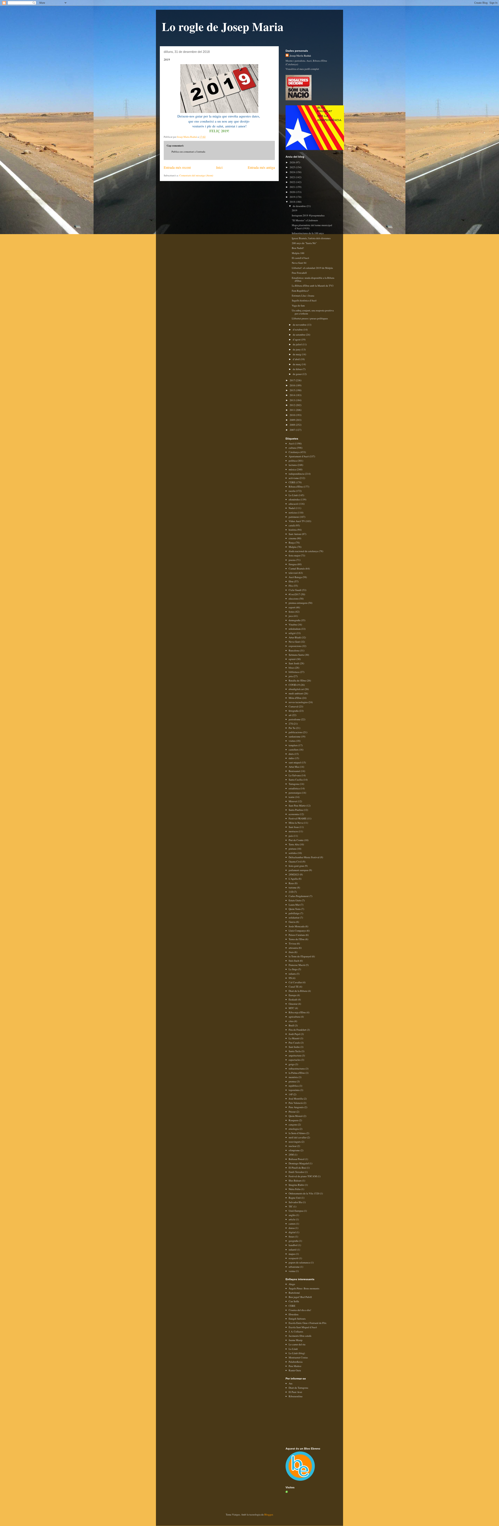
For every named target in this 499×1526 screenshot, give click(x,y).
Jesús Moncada (297, 926)
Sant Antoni (295, 534)
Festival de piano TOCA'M (303, 1176)
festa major (294, 555)
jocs (291, 616)
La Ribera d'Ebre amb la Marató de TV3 (313, 285)
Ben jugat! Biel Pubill (300, 1297)
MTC (291, 1008)
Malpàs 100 (298, 253)
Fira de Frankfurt (297, 1029)
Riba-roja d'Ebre (297, 1012)
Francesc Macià (297, 965)
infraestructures (297, 1068)
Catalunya (294, 452)
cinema (292, 538)
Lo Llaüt (293, 495)
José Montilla (296, 1098)
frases (292, 1236)
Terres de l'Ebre (297, 939)
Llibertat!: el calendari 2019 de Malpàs (312, 268)
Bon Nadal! (298, 248)
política (293, 460)
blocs (291, 667)
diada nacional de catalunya (303, 551)
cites (291, 1021)
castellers (293, 749)
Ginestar (293, 1003)
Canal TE (294, 986)
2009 (293, 420)
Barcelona (294, 650)
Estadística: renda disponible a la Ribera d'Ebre (313, 279)
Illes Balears (295, 1180)
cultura (292, 447)
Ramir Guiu (295, 1370)
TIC (291, 1206)
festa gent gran (296, 866)
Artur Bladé (295, 637)
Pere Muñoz (295, 1366)
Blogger (268, 1514)
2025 (293, 167)
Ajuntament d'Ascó (299, 456)
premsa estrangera (298, 603)
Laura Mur (294, 904)
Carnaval (293, 706)
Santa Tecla (295, 1051)
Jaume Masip (296, 1340)
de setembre (299, 334)
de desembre (299, 206)
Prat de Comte (296, 840)
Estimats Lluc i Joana (303, 295)
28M (291, 1154)
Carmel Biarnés (297, 568)
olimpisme (294, 1150)
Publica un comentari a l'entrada (188, 151)
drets (291, 754)
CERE (292, 482)
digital (292, 1232)
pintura (292, 848)
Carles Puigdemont (299, 896)
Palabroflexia (296, 1361)
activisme (294, 478)
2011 (293, 410)
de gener (297, 374)
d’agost (297, 339)
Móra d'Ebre (295, 698)
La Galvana (295, 775)
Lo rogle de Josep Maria (222, 26)
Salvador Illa (295, 1202)
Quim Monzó (296, 1116)
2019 (293, 197)
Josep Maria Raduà (300, 55)
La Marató (294, 1038)
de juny (297, 349)
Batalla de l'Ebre (297, 680)
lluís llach (294, 960)
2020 (293, 192)
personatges (295, 792)
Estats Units (295, 900)
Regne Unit (295, 1197)
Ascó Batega (295, 577)
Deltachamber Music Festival (304, 857)
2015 (293, 390)
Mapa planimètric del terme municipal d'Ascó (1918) (312, 226)
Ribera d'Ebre (296, 486)
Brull (291, 1025)
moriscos (293, 831)
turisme (292, 887)
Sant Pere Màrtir (297, 805)
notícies (293, 512)
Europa (292, 995)
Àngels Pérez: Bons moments (304, 1288)
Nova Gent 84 (299, 263)
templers (293, 745)
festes (292, 611)
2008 (293, 424)
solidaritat (294, 917)
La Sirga (293, 969)
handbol (293, 1245)
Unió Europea (296, 1210)
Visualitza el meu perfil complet (302, 69)
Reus (291, 883)
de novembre (300, 324)
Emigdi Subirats (297, 1318)
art (290, 715)
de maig (297, 354)
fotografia (294, 710)
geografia (293, 1241)
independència (296, 473)
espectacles (295, 1059)
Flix (291, 585)
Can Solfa (294, 1301)
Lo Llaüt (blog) (297, 1353)
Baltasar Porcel (296, 1159)
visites (292, 741)
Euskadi (293, 999)
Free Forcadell (299, 272)
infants (292, 973)
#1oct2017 (294, 594)
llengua (293, 564)
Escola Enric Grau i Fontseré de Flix (307, 1323)
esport (292, 607)
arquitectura (295, 1055)
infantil (292, 1249)
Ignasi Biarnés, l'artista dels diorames (311, 238)
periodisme (294, 719)
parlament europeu (298, 870)
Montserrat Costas (298, 1357)
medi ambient (296, 693)
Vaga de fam (298, 305)
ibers (291, 952)
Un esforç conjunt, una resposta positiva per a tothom (313, 312)
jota (291, 676)
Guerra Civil (295, 861)
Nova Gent (294, 641)
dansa (292, 1228)
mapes (292, 1254)
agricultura (294, 1016)
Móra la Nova (296, 822)
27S (291, 723)
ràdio (291, 758)
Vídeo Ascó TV (297, 521)
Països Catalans (297, 935)
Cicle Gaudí (295, 590)
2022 (293, 182)
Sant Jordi (294, 663)
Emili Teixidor (296, 1172)
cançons (293, 1124)
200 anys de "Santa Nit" (304, 243)
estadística (294, 788)
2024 (293, 172)
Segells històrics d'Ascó (304, 300)
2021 (293, 187)
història (293, 529)
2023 (293, 177)
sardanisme (294, 736)
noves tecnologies (298, 702)
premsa (292, 1081)
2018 (293, 201)
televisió (293, 573)
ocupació (293, 1258)
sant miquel (295, 762)
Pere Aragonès (296, 1107)
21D (291, 892)
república (294, 1085)
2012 (293, 405)
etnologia (294, 1129)
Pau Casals (294, 1042)
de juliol (297, 344)
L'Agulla (293, 878)
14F (291, 1094)
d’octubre (298, 329)
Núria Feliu (295, 1189)
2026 (293, 162)
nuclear (292, 1146)
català (292, 525)
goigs (292, 1064)
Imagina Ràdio (296, 1185)
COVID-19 (294, 685)
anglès (292, 1215)
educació (293, 503)
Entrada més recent (177, 167)
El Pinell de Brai (297, 1167)
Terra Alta (294, 844)
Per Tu (292, 728)
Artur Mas (294, 766)
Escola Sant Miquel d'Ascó (303, 1327)
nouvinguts (295, 1141)
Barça (292, 542)
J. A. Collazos (296, 1331)
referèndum (295, 629)
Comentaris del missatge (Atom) (196, 175)
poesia (292, 560)
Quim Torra (295, 909)
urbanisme (294, 1266)
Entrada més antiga (261, 167)
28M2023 (294, 874)
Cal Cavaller (295, 982)
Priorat (292, 1111)
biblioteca (294, 672)
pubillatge (294, 913)
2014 (293, 395)
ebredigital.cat (296, 689)
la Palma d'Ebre (297, 1073)
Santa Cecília (296, 779)
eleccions (294, 598)
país (291, 836)
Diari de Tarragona (298, 1387)
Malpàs (292, 547)
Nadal (292, 508)
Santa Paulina (296, 810)
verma (292, 1271)
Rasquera (293, 1120)
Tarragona (294, 784)
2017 (293, 380)
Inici (219, 167)
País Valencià (296, 1103)
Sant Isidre (294, 1047)
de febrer (298, 369)
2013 (293, 400)
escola (292, 491)
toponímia (294, 1090)
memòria (293, 1077)
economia (294, 814)
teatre (292, 797)
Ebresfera (293, 1314)
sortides (293, 853)
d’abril (296, 359)
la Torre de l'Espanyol (300, 956)
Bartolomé (294, 1292)
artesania (293, 948)
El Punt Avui (295, 1392)
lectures (293, 465)
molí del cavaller (297, 1137)
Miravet (293, 801)
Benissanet (294, 771)
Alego (292, 1284)
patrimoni (294, 517)
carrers (292, 1223)
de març (297, 364)
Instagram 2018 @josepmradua (308, 215)
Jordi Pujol (294, 1034)
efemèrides (294, 499)
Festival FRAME (297, 818)
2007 (293, 430)
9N (290, 978)
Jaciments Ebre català (300, 1336)
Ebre (291, 581)
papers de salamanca (299, 1262)
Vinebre (293, 624)
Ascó (291, 443)
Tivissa (292, 943)
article (292, 1219)
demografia (294, 620)
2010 (293, 415)
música (292, 469)
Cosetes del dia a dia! (300, 1310)
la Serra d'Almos (297, 1133)
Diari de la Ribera (298, 991)
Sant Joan (294, 827)
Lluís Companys (297, 930)
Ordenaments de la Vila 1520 (304, 1193)
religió (292, 633)
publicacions (295, 732)
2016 (293, 385)
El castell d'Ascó (300, 258)
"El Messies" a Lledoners (305, 220)
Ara (290, 1383)
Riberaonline (296, 1396)
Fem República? (300, 290)
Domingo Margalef (299, 1163)
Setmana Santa (296, 654)
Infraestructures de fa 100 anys (308, 233)
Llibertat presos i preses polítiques (310, 318)
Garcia (292, 922)
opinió (292, 659)
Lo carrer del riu (297, 1344)
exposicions (295, 646)
